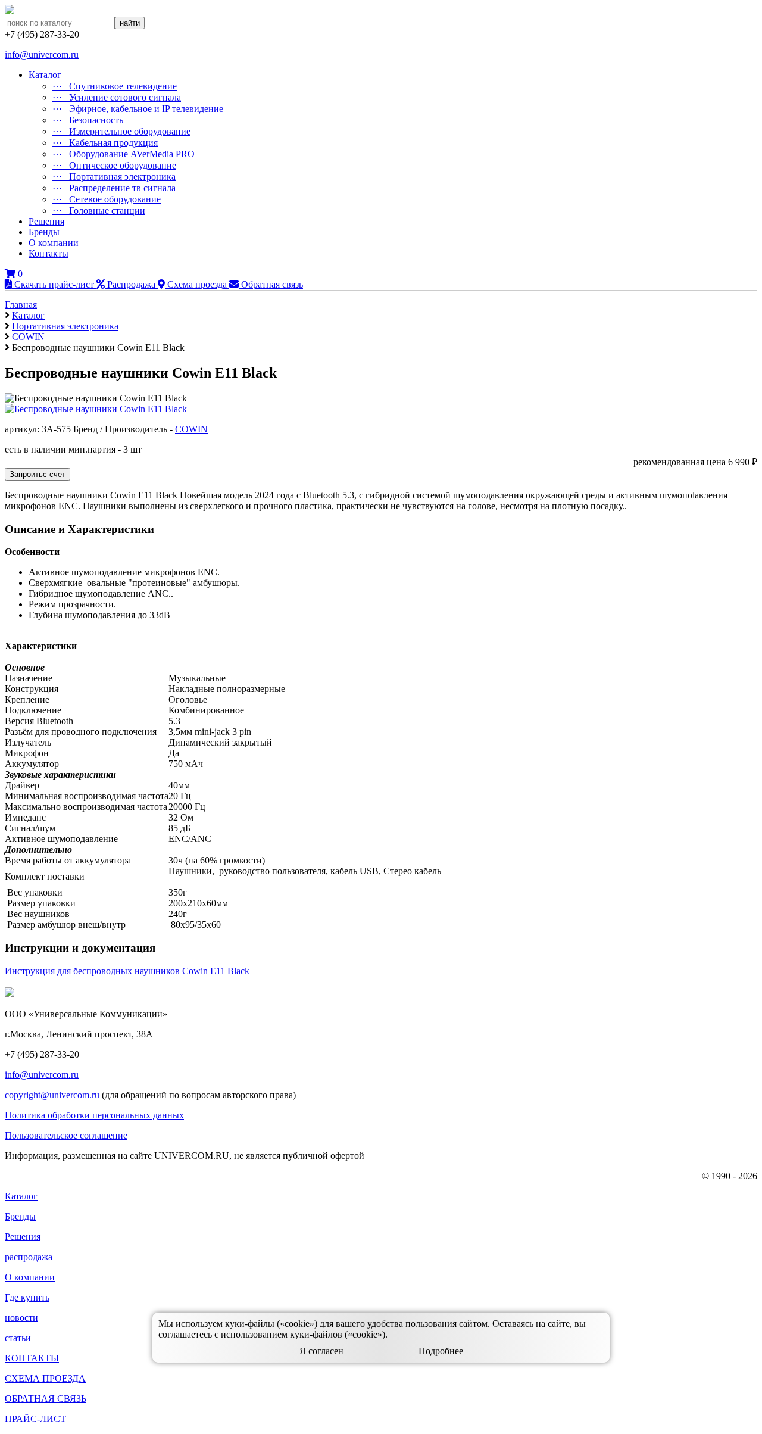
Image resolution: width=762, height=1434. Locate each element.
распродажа (28, 1257)
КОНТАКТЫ (32, 1358)
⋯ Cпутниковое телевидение (114, 86)
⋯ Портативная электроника (114, 177)
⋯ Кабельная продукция (105, 143)
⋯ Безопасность (87, 120)
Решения (46, 221)
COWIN (191, 429)
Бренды (44, 232)
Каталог (45, 75)
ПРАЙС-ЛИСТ (35, 1419)
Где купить (27, 1297)
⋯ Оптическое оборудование (114, 165)
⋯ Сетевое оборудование (106, 199)
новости (21, 1318)
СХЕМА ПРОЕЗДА (45, 1378)
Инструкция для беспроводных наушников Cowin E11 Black (127, 971)
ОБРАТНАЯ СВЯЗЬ (45, 1399)
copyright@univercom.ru (52, 1095)
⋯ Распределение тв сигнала (114, 188)
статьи (18, 1338)
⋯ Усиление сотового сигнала (116, 97)
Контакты (48, 253)
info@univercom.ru (42, 54)
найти (130, 22)
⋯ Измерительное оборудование (121, 131)
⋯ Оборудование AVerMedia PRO (123, 154)
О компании (54, 243)
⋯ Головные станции (98, 210)
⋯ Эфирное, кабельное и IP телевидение (137, 109)
